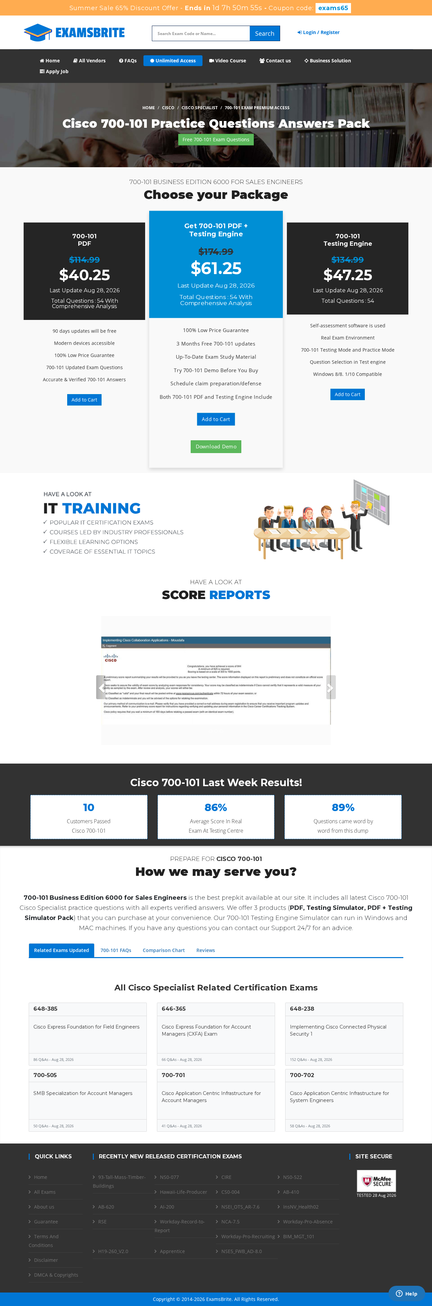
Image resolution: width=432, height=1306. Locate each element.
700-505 (45, 1075)
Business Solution (329, 60)
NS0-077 (169, 1177)
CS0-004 (230, 1192)
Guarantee (46, 1221)
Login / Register (321, 32)
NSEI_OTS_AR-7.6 (240, 1207)
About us (44, 1207)
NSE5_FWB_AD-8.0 (241, 1251)
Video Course (230, 60)
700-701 (173, 1075)
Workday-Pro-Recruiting (248, 1236)
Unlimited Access (175, 60)
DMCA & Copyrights (56, 1275)
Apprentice (172, 1251)
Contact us (278, 60)
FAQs (130, 60)
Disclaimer (46, 1260)
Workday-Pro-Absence (308, 1221)
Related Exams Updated (61, 950)
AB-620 (106, 1207)
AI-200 (167, 1207)
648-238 (302, 1009)
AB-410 (291, 1192)
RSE (102, 1221)
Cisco (168, 108)
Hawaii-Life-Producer (183, 1192)
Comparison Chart (164, 950)
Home (52, 60)
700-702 (302, 1075)
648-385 (45, 1009)
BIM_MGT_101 (299, 1236)
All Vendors (92, 60)
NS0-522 (292, 1177)
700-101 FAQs (116, 950)
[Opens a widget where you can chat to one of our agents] (406, 1294)
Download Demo (216, 446)
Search (264, 33)
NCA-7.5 (230, 1221)
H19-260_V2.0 (113, 1251)
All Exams (45, 1192)
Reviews (205, 950)
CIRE (226, 1177)
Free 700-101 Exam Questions (216, 139)
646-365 (174, 1009)
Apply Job (57, 71)
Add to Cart (84, 399)
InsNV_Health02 (301, 1207)
